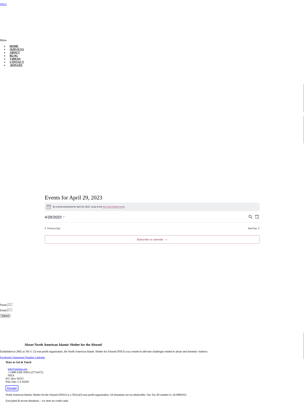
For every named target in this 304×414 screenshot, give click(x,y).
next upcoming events (114, 206)
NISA (3, 4)
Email (3, 310)
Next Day (252, 228)
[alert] (152, 207)
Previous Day (53, 228)
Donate (16, 65)
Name (3, 304)
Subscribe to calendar (150, 239)
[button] (116, 40)
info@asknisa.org (17, 369)
